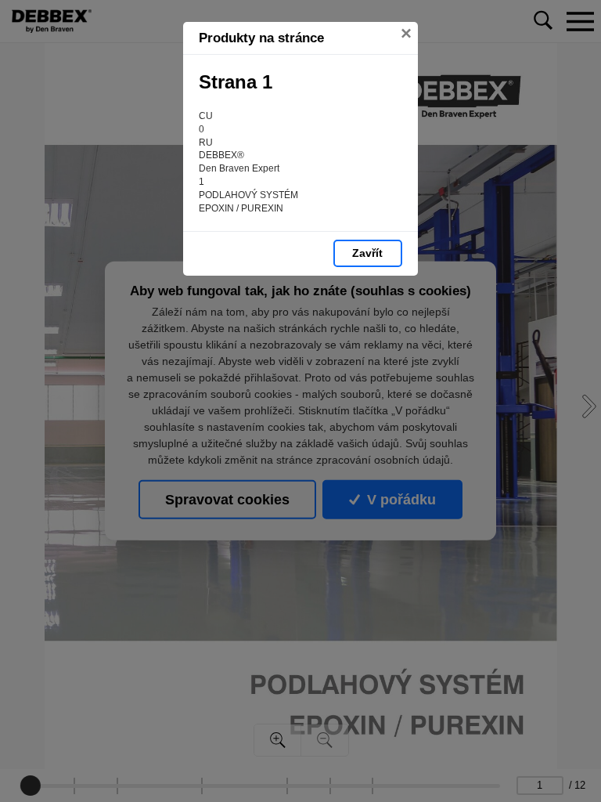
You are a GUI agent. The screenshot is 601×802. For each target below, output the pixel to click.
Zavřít (367, 253)
